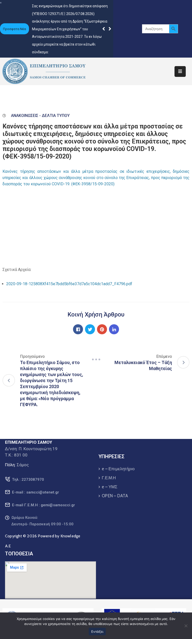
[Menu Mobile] (180, 71)
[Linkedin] (114, 329)
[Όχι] (185, 625)
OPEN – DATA (115, 495)
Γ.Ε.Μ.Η (109, 477)
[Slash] (96, 359)
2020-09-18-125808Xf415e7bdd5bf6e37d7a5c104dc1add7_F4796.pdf (69, 283)
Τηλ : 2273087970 (28, 479)
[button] (109, 28)
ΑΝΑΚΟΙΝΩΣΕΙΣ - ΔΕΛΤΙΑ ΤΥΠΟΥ (40, 115)
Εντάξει (97, 631)
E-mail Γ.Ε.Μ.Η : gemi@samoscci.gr (43, 505)
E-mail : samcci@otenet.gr (35, 492)
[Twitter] (90, 329)
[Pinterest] (102, 329)
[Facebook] (78, 329)
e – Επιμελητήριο (118, 468)
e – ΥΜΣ (110, 486)
